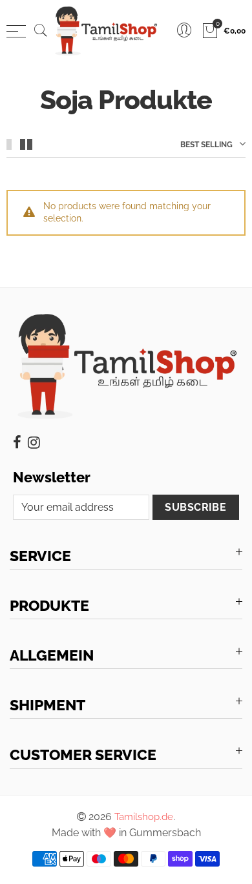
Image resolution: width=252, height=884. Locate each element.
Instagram (34, 442)
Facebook (17, 442)
